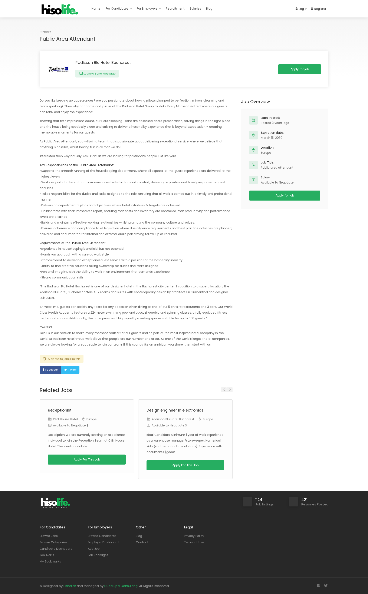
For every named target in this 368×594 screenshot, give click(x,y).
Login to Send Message (99, 74)
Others (45, 32)
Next (230, 389)
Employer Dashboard (103, 542)
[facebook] (318, 585)
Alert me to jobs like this (64, 359)
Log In (302, 9)
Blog (209, 8)
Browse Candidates (102, 536)
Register (319, 9)
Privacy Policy (194, 536)
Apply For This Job (87, 459)
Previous (224, 389)
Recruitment (175, 8)
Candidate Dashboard (56, 549)
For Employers (147, 8)
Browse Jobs (49, 536)
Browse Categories (53, 542)
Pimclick (69, 586)
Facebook (51, 370)
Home (96, 8)
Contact (142, 542)
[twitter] (325, 585)
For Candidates (117, 8)
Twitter (72, 370)
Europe (91, 419)
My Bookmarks (50, 561)
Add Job (94, 549)
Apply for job (299, 69)
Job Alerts (47, 555)
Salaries (195, 8)
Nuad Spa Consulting (121, 586)
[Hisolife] (60, 11)
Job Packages (98, 555)
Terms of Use (194, 542)
